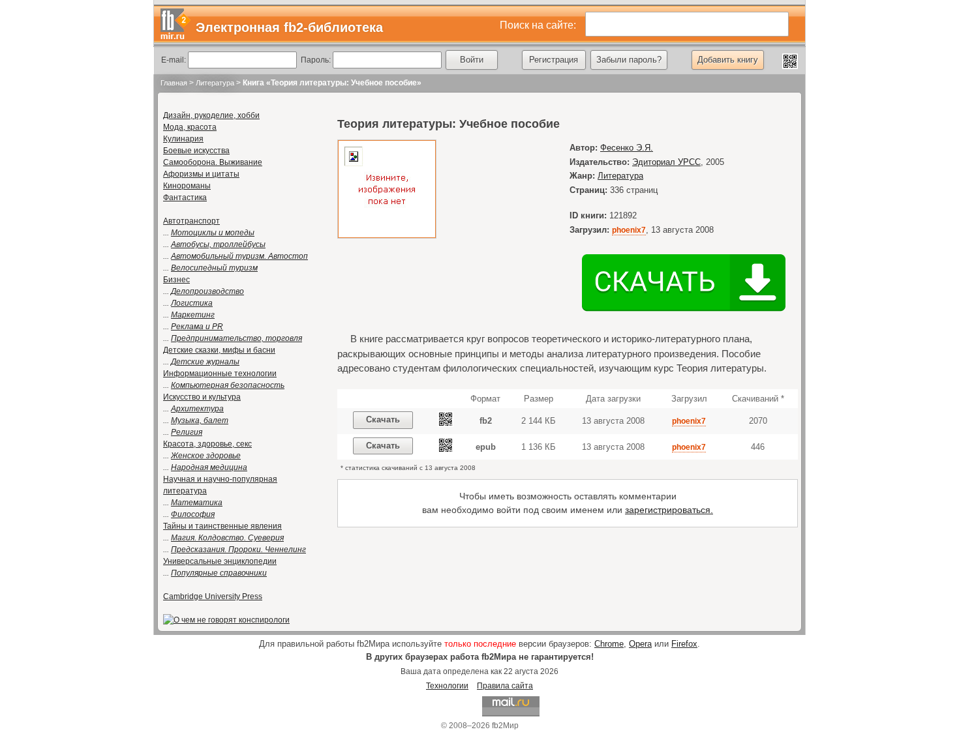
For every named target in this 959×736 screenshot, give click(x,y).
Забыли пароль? (629, 60)
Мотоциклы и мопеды (212, 232)
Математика (196, 502)
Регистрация (553, 60)
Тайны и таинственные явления (222, 526)
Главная (173, 83)
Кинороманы (187, 185)
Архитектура (197, 408)
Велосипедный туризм (214, 267)
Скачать (383, 419)
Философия (193, 514)
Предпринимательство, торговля (236, 338)
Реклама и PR (197, 326)
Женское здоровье (206, 455)
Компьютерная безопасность (227, 385)
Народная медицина (209, 467)
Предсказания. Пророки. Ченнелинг (238, 549)
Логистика (192, 303)
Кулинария (183, 138)
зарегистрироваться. (669, 510)
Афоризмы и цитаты (201, 174)
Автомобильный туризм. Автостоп (239, 256)
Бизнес (176, 279)
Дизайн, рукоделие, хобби (211, 115)
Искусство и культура (202, 397)
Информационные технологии (220, 373)
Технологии (447, 685)
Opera (640, 644)
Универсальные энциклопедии (220, 561)
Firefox (684, 644)
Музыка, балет (199, 420)
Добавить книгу (727, 60)
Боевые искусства (196, 150)
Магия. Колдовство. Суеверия (227, 537)
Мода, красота (190, 127)
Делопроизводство (207, 291)
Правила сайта (505, 685)
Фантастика (185, 197)
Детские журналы (205, 361)
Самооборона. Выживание (212, 162)
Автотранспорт (191, 221)
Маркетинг (193, 314)
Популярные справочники (219, 573)
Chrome (609, 644)
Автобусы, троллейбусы (218, 244)
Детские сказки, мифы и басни (219, 350)
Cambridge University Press (212, 596)
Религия (186, 432)
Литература (215, 83)
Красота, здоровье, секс (207, 444)
